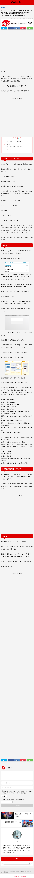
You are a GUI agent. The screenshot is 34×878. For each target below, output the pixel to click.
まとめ (9, 149)
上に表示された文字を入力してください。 (13, 800)
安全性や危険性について (14, 147)
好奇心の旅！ (17, 2)
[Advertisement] (17, 51)
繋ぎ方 (9, 144)
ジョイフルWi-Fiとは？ (14, 142)
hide (19, 138)
